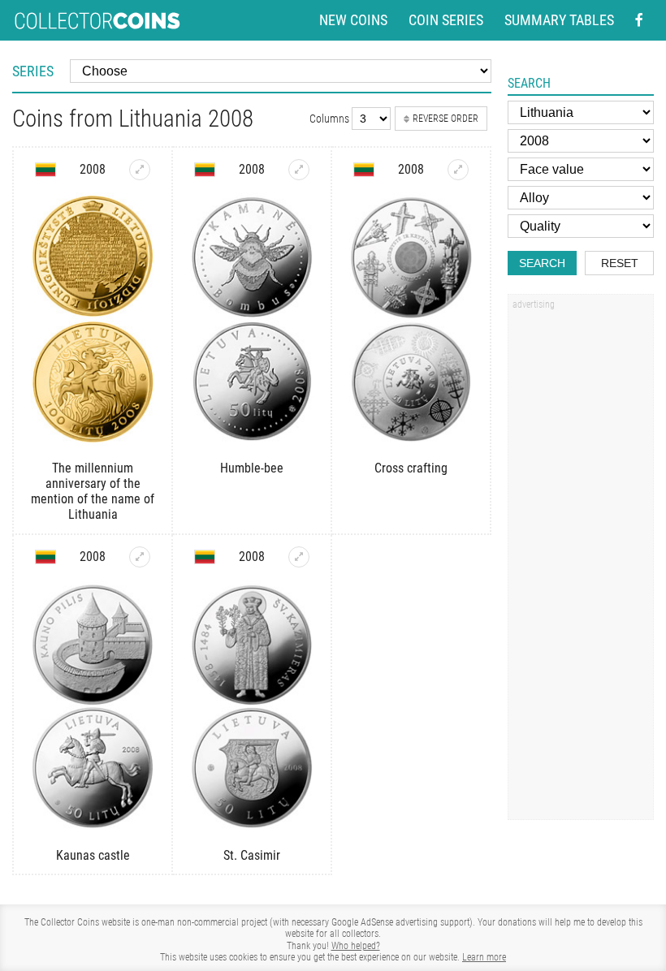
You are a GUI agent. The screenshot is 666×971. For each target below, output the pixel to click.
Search (542, 263)
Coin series (446, 20)
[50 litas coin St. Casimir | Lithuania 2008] (298, 556)
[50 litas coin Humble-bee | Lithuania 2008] (298, 169)
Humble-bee (251, 468)
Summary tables (559, 20)
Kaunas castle (93, 855)
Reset (619, 263)
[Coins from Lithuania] (45, 169)
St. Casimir (251, 855)
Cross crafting (411, 468)
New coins (353, 20)
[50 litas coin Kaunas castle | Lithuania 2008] (139, 556)
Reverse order (445, 118)
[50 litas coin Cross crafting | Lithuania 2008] (458, 169)
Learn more (484, 957)
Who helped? (355, 946)
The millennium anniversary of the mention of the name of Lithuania (92, 491)
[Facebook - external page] (639, 20)
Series (33, 71)
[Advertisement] (580, 562)
